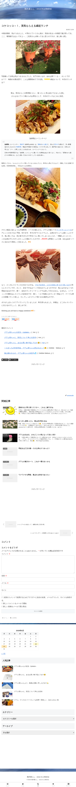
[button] (70, 453)
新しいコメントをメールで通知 (15, 603)
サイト (3, 590)
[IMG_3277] (38, 73)
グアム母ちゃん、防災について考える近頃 (20, 337)
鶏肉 (39, 144)
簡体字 (22, 144)
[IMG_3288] (38, 133)
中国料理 (18, 147)
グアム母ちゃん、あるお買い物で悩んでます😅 (22, 343)
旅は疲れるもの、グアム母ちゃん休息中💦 (20, 353)
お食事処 (6, 359)
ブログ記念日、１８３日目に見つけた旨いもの (52, 285)
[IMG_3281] (38, 282)
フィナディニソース (64, 230)
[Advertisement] (38, 379)
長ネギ (56, 144)
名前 (4, 576)
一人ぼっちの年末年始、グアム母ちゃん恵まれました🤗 (25, 348)
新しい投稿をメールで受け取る (15, 606)
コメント (5, 554)
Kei (43, 343)
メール (5, 583)
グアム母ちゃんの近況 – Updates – (17, 332)
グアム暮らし (14, 359)
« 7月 (3, 654)
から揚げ (44, 144)
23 (36, 644)
